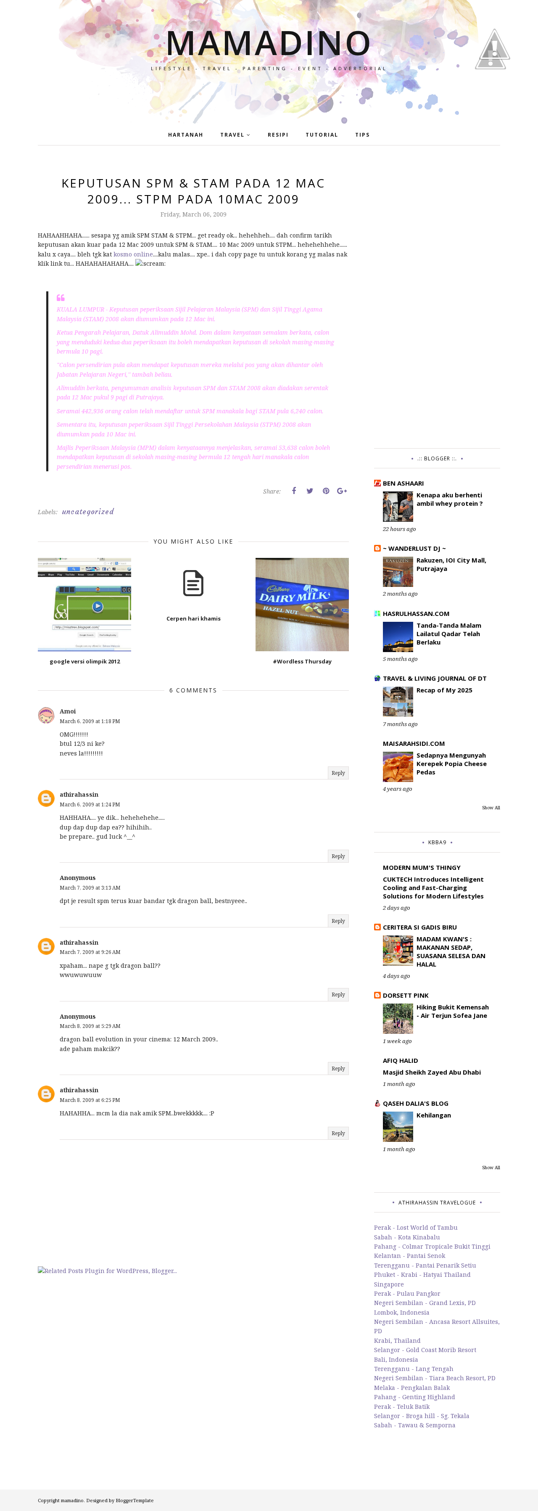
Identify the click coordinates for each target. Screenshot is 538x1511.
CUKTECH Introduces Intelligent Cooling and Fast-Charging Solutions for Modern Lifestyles (433, 887)
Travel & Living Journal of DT (435, 678)
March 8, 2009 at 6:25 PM (90, 1100)
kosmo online (133, 254)
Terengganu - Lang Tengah (414, 1369)
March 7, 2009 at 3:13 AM (90, 887)
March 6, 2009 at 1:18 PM (90, 721)
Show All (491, 808)
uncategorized (88, 511)
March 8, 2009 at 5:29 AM (90, 1026)
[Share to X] (309, 491)
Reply (338, 773)
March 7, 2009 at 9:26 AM (90, 952)
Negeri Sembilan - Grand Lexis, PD (425, 1303)
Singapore (389, 1284)
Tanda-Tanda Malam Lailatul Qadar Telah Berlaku (449, 633)
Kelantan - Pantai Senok (409, 1256)
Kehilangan (434, 1115)
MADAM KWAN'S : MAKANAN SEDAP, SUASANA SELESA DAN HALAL (451, 951)
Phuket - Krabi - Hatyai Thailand (422, 1275)
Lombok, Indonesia (402, 1312)
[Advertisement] (437, 301)
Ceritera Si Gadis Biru (420, 927)
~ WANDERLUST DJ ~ (414, 548)
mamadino (269, 42)
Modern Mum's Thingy (422, 867)
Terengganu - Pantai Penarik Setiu (425, 1265)
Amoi (68, 711)
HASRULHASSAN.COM (416, 613)
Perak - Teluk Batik (402, 1407)
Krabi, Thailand (397, 1341)
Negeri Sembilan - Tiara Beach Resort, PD (435, 1378)
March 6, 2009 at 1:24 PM (90, 804)
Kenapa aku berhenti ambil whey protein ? (450, 499)
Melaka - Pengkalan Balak (412, 1388)
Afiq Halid (400, 1060)
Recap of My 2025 (444, 690)
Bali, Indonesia (396, 1359)
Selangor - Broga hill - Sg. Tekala (421, 1416)
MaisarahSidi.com (414, 743)
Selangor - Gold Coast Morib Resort (425, 1350)
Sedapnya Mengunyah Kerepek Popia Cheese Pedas (452, 763)
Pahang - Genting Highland (414, 1397)
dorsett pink (406, 995)
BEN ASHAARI (403, 483)
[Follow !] (490, 94)
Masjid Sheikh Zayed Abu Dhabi (432, 1072)
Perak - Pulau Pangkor (407, 1293)
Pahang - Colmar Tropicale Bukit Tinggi (432, 1246)
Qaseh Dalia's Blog (415, 1103)
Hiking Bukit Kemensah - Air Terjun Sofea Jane (453, 1011)
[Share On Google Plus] (341, 491)
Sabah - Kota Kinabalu (407, 1237)
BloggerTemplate (135, 1500)
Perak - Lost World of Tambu (416, 1227)
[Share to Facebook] (294, 491)
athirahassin (79, 794)
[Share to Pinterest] (325, 491)
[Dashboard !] (495, 84)
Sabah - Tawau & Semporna (415, 1425)
